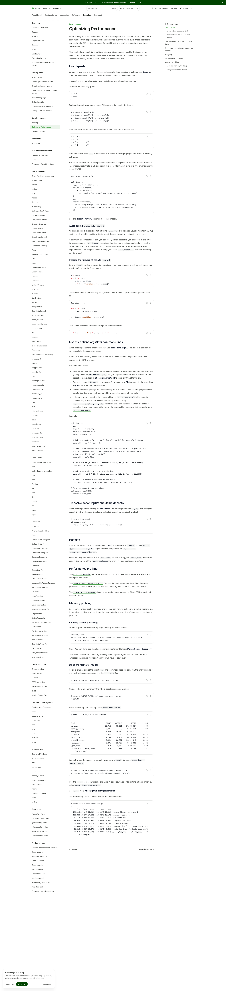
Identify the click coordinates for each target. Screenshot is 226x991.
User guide (64, 15)
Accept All (22, 984)
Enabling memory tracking (177, 66)
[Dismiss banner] (222, 2)
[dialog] (29, 978)
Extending (87, 15)
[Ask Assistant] (150, 93)
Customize (46, 984)
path (77, 385)
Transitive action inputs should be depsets (179, 49)
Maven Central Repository (139, 649)
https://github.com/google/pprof (100, 791)
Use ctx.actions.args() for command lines (179, 42)
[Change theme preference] (192, 8)
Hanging (168, 55)
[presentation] (111, 458)
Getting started (51, 15)
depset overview (84, 219)
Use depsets (170, 27)
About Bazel (37, 15)
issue (119, 2)
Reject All (10, 984)
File (127, 382)
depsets (146, 72)
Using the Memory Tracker (177, 70)
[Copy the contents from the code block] (146, 93)
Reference (76, 15)
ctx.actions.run (104, 508)
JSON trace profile (82, 574)
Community (98, 15)
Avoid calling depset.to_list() (177, 31)
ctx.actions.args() (119, 348)
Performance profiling (174, 58)
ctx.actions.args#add (105, 378)
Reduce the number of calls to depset (179, 36)
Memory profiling (172, 62)
